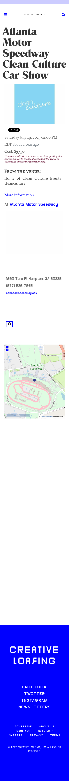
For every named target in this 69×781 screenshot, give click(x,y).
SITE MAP (45, 731)
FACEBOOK (34, 687)
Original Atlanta (34, 15)
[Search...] (63, 15)
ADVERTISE (23, 726)
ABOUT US (46, 726)
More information (19, 194)
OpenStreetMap (47, 417)
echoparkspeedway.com (22, 293)
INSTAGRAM (35, 701)
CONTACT (23, 731)
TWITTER (34, 694)
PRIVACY (36, 735)
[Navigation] (4, 15)
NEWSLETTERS (34, 707)
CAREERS (15, 735)
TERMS (55, 735)
